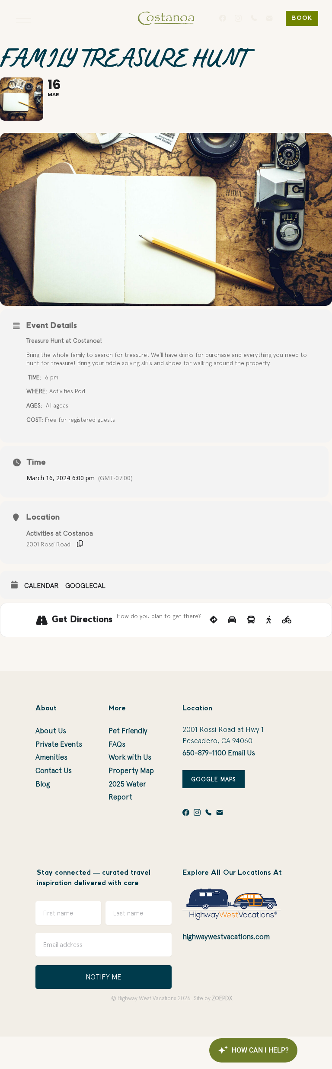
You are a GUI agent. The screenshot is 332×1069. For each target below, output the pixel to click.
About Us (50, 730)
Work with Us (130, 757)
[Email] (269, 18)
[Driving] (232, 620)
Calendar (41, 585)
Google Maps (213, 779)
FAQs (117, 744)
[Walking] (268, 620)
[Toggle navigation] (23, 18)
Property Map (131, 770)
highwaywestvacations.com (226, 936)
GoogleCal (85, 585)
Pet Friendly (128, 730)
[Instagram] (238, 18)
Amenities (51, 757)
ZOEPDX (222, 998)
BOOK (302, 18)
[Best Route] (213, 620)
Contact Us (53, 770)
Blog (42, 784)
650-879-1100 (204, 752)
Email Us (241, 752)
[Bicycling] (287, 620)
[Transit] (251, 620)
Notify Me (103, 977)
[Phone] (253, 18)
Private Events (58, 744)
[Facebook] (222, 18)
